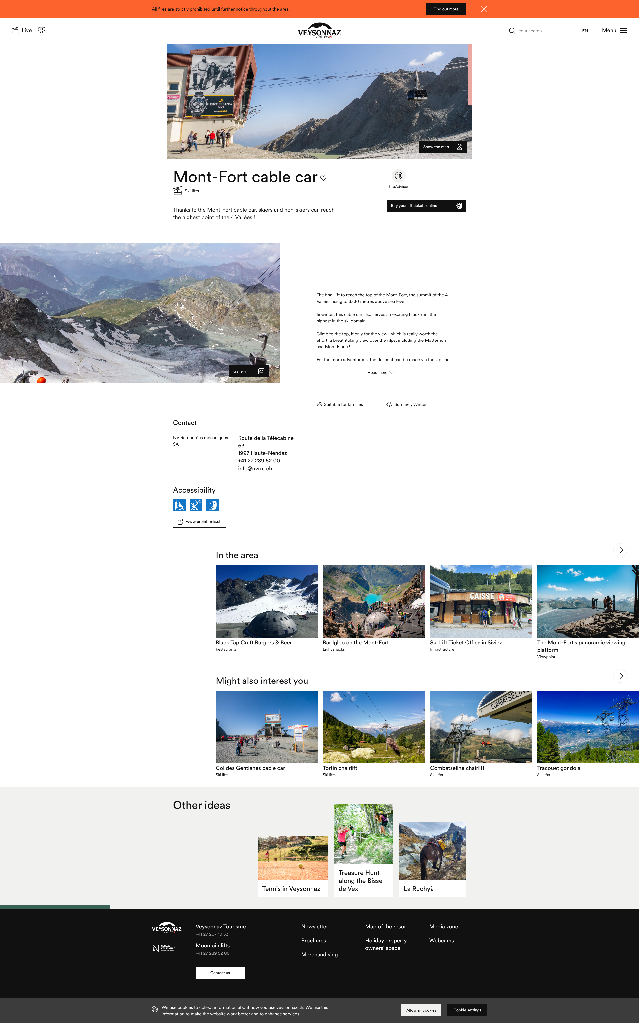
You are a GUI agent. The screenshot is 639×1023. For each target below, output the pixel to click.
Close (484, 9)
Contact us (220, 972)
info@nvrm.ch (255, 468)
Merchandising (319, 954)
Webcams (441, 940)
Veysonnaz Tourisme (167, 928)
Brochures (313, 940)
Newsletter (314, 926)
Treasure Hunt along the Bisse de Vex (360, 881)
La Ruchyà (419, 889)
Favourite (323, 178)
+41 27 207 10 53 (212, 934)
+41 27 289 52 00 (259, 460)
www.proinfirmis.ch (204, 521)
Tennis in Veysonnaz (291, 889)
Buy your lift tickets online (414, 205)
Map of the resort (386, 926)
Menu (609, 30)
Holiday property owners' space (386, 944)
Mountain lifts (213, 945)
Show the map (436, 146)
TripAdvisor (398, 186)
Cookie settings (467, 1010)
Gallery (239, 371)
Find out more (446, 9)
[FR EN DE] (588, 31)
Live (27, 30)
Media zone (443, 926)
